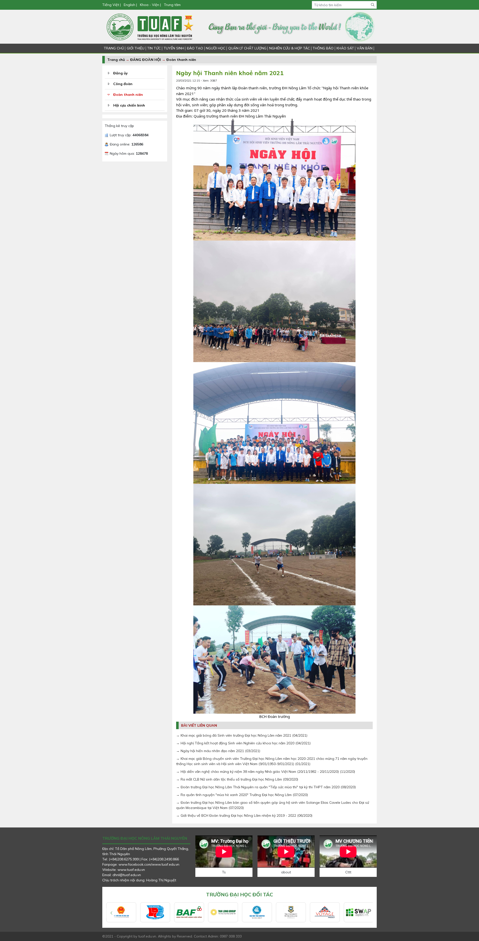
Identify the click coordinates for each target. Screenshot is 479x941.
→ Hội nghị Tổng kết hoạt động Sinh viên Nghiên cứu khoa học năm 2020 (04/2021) (243, 743)
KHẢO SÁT (345, 48)
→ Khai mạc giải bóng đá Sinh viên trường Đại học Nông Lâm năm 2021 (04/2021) (241, 735)
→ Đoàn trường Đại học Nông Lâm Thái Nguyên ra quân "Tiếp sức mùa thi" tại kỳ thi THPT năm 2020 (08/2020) (266, 787)
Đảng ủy (120, 73)
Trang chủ (116, 59)
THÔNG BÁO (323, 48)
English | (130, 4)
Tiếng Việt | (112, 4)
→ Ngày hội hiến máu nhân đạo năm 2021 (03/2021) (218, 751)
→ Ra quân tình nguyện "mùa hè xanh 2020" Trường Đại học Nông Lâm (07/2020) (242, 795)
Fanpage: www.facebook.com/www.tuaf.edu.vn (140, 864)
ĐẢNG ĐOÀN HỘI (145, 59)
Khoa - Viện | (150, 4)
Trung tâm (172, 4)
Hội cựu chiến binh (129, 105)
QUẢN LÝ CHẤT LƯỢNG (247, 48)
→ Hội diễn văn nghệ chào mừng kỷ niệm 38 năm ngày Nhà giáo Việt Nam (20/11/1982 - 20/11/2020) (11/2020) (265, 771)
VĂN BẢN (364, 48)
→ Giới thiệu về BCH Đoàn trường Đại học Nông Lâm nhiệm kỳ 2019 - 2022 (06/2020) (244, 815)
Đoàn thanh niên (181, 59)
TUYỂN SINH (174, 48)
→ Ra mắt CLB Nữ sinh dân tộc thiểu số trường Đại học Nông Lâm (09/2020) (237, 779)
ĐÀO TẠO (195, 48)
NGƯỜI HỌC (215, 48)
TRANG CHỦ (114, 48)
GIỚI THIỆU (135, 48)
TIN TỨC (154, 48)
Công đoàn (122, 84)
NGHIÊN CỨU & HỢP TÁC (289, 48)
